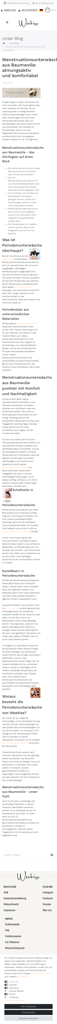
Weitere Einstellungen (14, 1000)
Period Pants (8, 259)
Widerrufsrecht (11, 904)
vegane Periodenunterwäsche (16, 531)
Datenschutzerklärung (15, 898)
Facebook (48, 898)
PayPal (12, 994)
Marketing (13, 988)
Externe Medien (16, 991)
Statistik (13, 985)
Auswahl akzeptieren (28, 1018)
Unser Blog (14, 43)
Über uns (47, 910)
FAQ (7, 930)
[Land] (41, 9)
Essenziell (14, 982)
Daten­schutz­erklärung (41, 973)
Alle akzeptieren (28, 1006)
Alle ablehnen (28, 1012)
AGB (6, 892)
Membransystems (22, 287)
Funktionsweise (13, 936)
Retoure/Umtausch (15, 948)
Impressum (9, 910)
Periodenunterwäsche (27, 323)
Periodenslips (12, 608)
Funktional (14, 997)
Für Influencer (12, 942)
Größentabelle (12, 924)
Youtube (47, 904)
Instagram (48, 892)
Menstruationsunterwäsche (15, 467)
